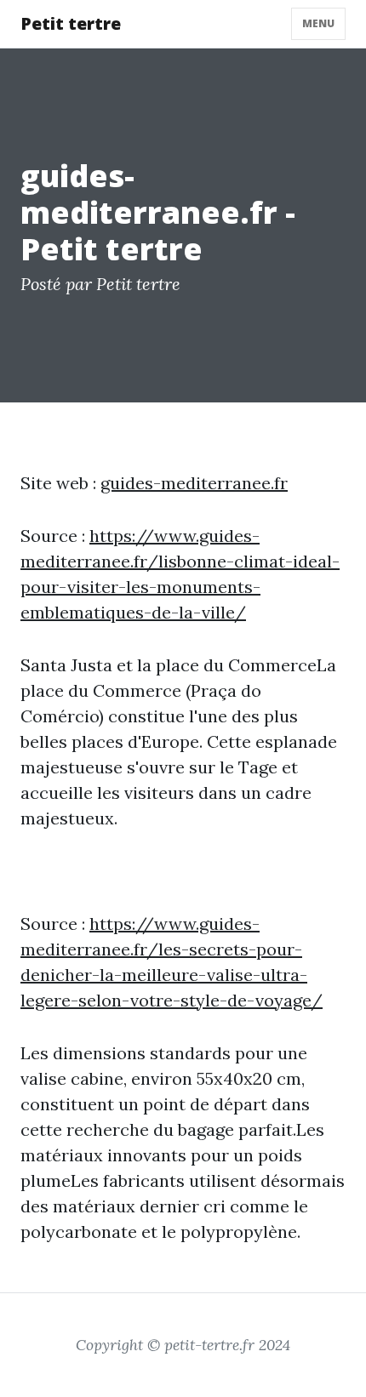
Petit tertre (70, 23)
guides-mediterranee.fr (194, 482)
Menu (318, 23)
